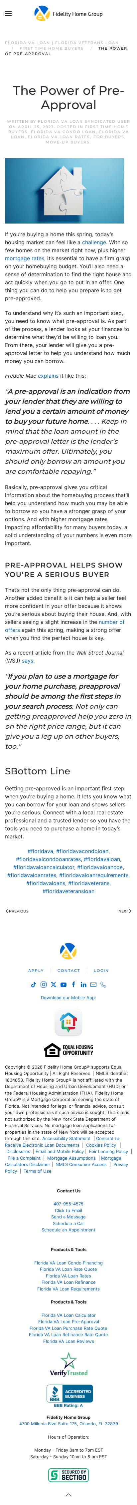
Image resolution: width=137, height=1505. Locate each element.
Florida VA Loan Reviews (68, 1341)
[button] (8, 13)
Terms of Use (38, 1171)
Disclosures (18, 1151)
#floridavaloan (102, 859)
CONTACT (69, 970)
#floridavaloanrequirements (93, 875)
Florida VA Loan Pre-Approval (68, 1321)
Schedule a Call (68, 1223)
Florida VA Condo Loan (63, 131)
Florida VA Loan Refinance (69, 1282)
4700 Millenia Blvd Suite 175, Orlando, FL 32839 (68, 1423)
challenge (94, 242)
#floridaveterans (88, 883)
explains (48, 375)
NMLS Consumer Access (81, 1164)
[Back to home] (69, 13)
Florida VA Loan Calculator (69, 1315)
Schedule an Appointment (68, 1229)
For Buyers (108, 136)
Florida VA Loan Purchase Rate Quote (68, 1328)
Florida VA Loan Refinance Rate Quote (68, 1334)
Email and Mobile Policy (60, 1151)
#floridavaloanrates (31, 875)
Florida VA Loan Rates (59, 136)
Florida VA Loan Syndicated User (84, 121)
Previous (19, 911)
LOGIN (101, 970)
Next (123, 911)
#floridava (40, 851)
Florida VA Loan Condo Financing (68, 1262)
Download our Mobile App (68, 997)
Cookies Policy (101, 1145)
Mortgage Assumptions (71, 1158)
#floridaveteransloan (68, 891)
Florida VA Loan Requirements (68, 1288)
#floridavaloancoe (100, 867)
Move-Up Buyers (68, 142)
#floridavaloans (45, 883)
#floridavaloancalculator (43, 867)
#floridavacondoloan (82, 851)
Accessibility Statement (66, 1138)
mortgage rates (24, 258)
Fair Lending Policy (108, 1151)
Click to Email (68, 1210)
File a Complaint (25, 1158)
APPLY (36, 970)
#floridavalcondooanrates (48, 859)
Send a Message (68, 1216)
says (27, 660)
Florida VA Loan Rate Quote (68, 1269)
